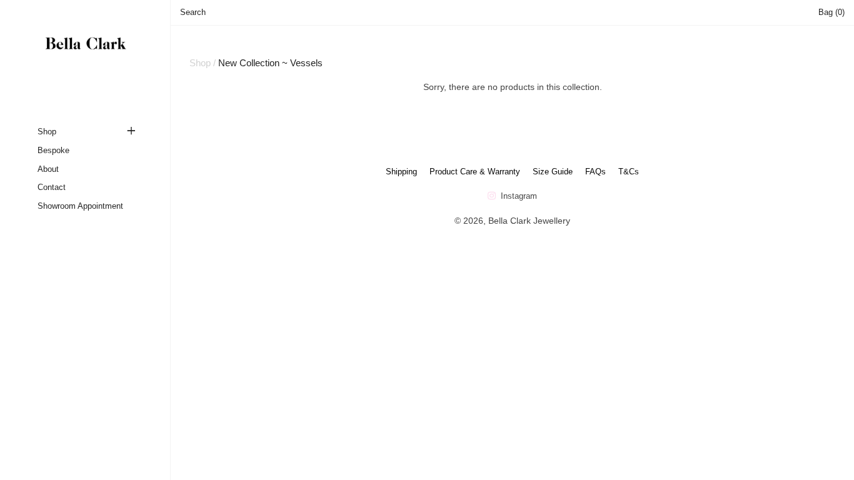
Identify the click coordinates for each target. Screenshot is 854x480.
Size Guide (553, 171)
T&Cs (628, 171)
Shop (47, 131)
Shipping (401, 171)
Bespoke (53, 150)
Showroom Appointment (80, 206)
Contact (52, 187)
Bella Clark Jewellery (529, 221)
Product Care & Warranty (475, 171)
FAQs (595, 171)
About (48, 169)
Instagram (517, 196)
